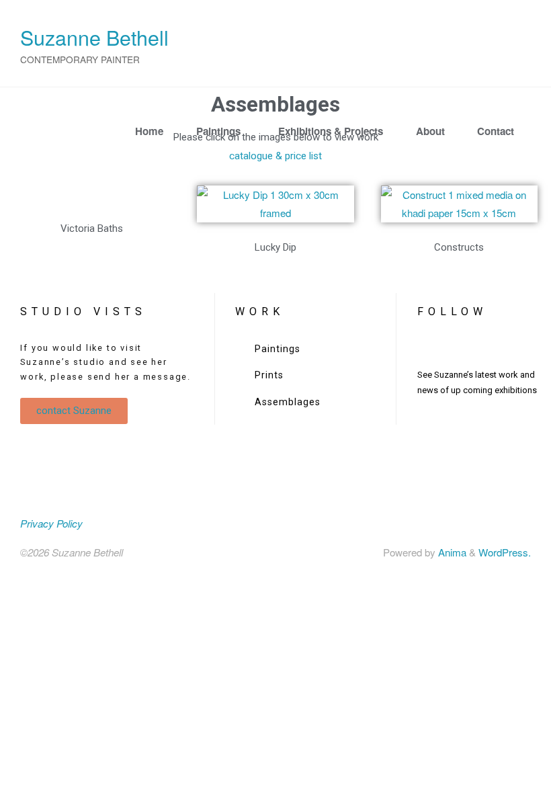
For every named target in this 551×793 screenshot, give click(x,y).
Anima (450, 552)
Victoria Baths (91, 228)
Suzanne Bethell (94, 37)
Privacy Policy (51, 523)
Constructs (459, 247)
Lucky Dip (275, 247)
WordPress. (504, 552)
